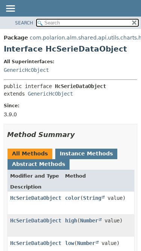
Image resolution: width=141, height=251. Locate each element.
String (92, 198)
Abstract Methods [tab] (38, 164)
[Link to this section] (80, 134)
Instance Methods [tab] (86, 154)
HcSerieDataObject (35, 198)
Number (89, 221)
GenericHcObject (26, 70)
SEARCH (24, 23)
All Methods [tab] (30, 154)
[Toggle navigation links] (10, 9)
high (71, 221)
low (69, 243)
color (72, 198)
